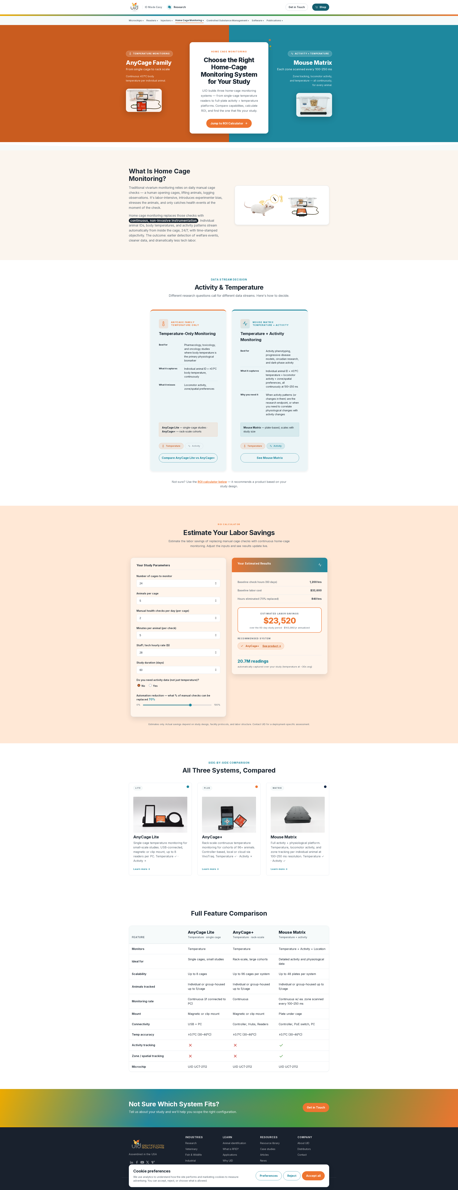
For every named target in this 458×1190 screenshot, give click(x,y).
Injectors (166, 20)
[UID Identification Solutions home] (148, 1144)
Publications (275, 20)
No (143, 685)
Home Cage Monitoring (189, 20)
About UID (303, 1143)
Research (191, 1143)
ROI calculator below (212, 482)
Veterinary (191, 1148)
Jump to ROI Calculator (226, 123)
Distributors (304, 1148)
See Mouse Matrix (270, 458)
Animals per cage (148, 593)
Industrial (190, 1160)
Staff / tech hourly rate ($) (153, 645)
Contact (302, 1154)
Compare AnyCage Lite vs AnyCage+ (188, 458)
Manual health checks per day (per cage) (163, 610)
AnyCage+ (243, 932)
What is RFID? (231, 1148)
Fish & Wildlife (193, 1154)
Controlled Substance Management (227, 20)
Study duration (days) (150, 662)
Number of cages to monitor (154, 576)
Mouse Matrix (292, 932)
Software (258, 20)
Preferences (269, 1175)
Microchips (136, 20)
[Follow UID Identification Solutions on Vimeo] (153, 1162)
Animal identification (234, 1143)
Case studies (267, 1148)
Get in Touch (297, 7)
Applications (230, 1154)
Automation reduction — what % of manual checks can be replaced (173, 697)
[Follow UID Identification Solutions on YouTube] (142, 1162)
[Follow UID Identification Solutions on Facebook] (137, 1162)
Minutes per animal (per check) (156, 628)
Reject (291, 1175)
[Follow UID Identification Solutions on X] (147, 1162)
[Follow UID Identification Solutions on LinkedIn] (131, 1162)
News (263, 1160)
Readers (152, 20)
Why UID (228, 1160)
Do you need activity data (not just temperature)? (168, 679)
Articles (264, 1154)
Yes (155, 685)
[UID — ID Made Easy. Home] (134, 7)
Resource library (270, 1143)
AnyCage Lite (201, 932)
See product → (271, 645)
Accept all (313, 1175)
